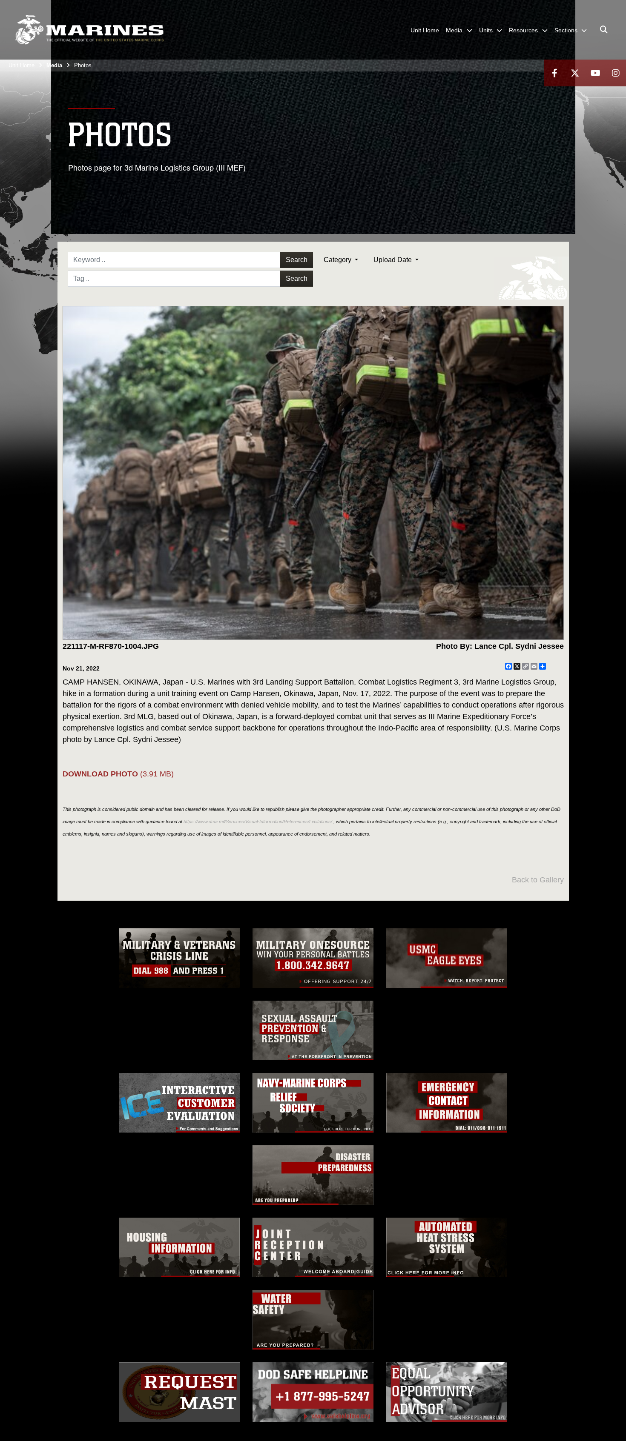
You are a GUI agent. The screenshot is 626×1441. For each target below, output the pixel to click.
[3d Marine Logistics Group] (89, 30)
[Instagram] (616, 73)
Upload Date (393, 259)
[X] (575, 73)
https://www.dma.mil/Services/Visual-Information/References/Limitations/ (258, 821)
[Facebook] (554, 73)
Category (338, 259)
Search (296, 259)
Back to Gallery (538, 880)
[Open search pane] (604, 30)
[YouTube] (595, 73)
